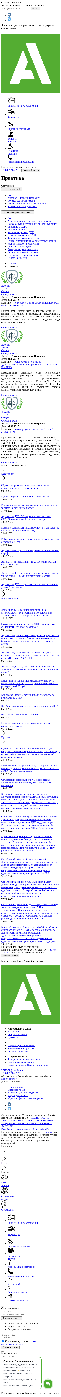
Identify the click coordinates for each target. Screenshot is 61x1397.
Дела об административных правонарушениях (32, 224)
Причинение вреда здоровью (16, 212)
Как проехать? (9, 1078)
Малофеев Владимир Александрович (27, 203)
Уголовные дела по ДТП (21, 232)
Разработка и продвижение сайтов (26, 1129)
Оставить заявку (10, 1347)
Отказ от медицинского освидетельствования (32, 240)
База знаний (7, 474)
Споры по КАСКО (18, 229)
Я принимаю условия (20, 1342)
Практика (6, 737)
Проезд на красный (18, 257)
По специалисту (10, 189)
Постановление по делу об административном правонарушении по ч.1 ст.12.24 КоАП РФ (29, 364)
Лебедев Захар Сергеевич (21, 200)
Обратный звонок (31, 170)
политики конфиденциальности (20, 1342)
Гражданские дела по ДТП (22, 235)
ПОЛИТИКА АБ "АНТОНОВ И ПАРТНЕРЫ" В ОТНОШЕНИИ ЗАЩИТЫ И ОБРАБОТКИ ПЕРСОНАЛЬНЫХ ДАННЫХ (27, 1122)
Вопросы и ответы (11, 598)
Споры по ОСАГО (17, 226)
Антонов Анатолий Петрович (24, 198)
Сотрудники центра (18, 1051)
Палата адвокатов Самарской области (28, 1065)
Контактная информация (21, 1048)
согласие (49, 1132)
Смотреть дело (9, 327)
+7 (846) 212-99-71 (11, 170)
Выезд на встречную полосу (23, 249)
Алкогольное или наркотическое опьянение (31, 221)
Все (9, 195)
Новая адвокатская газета (21, 1062)
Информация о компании (21, 1045)
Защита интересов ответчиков (24, 238)
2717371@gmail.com (12, 1070)
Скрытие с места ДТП (19, 246)
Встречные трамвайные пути (23, 252)
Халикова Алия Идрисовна (22, 206)
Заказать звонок (10, 956)
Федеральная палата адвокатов (24, 1059)
